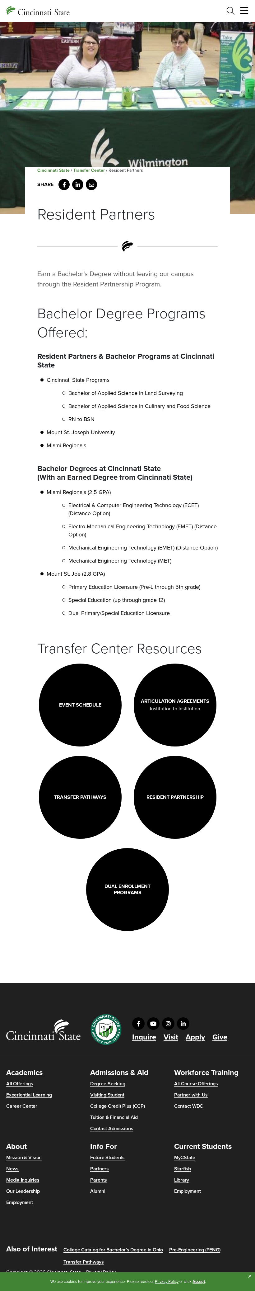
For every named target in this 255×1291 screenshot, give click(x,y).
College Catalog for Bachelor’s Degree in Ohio (113, 1250)
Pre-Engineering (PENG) (194, 1250)
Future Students (107, 1157)
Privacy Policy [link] (166, 1281)
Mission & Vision (24, 1157)
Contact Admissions (111, 1128)
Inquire (144, 1037)
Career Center (21, 1106)
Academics (24, 1072)
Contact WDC (188, 1106)
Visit (171, 1037)
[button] (250, 1276)
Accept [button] (198, 1281)
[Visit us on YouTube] (153, 1023)
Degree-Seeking (107, 1084)
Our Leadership (23, 1191)
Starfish (182, 1169)
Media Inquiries (22, 1180)
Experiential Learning (29, 1095)
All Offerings (19, 1084)
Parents (98, 1180)
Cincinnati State (53, 170)
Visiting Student (107, 1095)
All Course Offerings (196, 1084)
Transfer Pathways (83, 1262)
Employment (19, 1202)
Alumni (97, 1191)
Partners (99, 1169)
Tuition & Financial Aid (114, 1117)
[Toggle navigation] (244, 11)
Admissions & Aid (119, 1072)
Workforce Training (206, 1072)
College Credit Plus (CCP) (117, 1106)
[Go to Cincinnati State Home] (43, 1029)
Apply (195, 1037)
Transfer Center (89, 170)
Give (219, 1037)
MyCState (184, 1157)
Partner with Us (191, 1095)
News (12, 1169)
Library (181, 1180)
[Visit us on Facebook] (138, 1023)
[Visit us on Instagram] (168, 1023)
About (16, 1146)
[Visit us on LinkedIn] (183, 1023)
